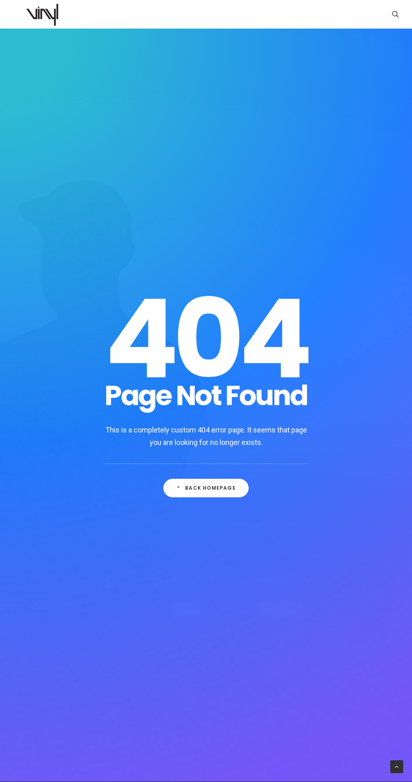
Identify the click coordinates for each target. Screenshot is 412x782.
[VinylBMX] (44, 14)
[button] (395, 14)
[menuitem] (395, 14)
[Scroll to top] (396, 766)
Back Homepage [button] (210, 487)
